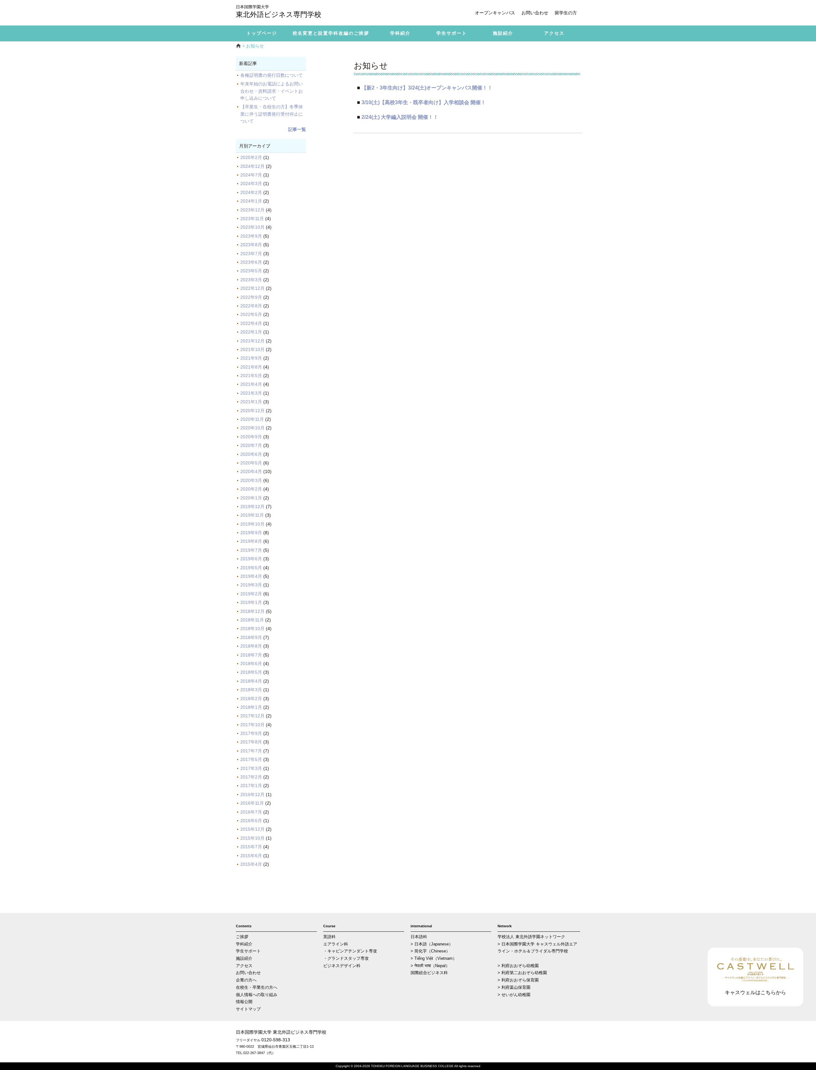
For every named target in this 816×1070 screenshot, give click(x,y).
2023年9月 (251, 236)
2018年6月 (251, 663)
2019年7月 (251, 550)
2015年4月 (251, 864)
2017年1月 (251, 785)
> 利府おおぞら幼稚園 (518, 966)
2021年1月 (251, 401)
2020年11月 (252, 419)
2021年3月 (251, 393)
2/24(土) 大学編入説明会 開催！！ (399, 117)
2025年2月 (251, 157)
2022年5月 (251, 314)
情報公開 (244, 1002)
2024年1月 (251, 201)
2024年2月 (251, 192)
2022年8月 (251, 305)
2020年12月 (252, 410)
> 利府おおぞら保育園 (518, 980)
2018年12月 (252, 611)
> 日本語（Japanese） (432, 944)
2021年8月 (251, 367)
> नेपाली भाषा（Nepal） (430, 966)
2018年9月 (251, 637)
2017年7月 (251, 750)
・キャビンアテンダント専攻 (350, 951)
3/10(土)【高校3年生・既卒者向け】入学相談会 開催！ (423, 102)
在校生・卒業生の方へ (256, 987)
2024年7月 (251, 174)
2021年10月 (252, 349)
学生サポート (248, 951)
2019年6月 (251, 558)
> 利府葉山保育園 (514, 987)
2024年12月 (252, 166)
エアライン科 (335, 944)
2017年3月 (251, 768)
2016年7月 (251, 812)
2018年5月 (251, 672)
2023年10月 (252, 227)
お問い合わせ (534, 12)
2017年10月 (252, 724)
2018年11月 (252, 619)
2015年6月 (251, 855)
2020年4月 (251, 471)
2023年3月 (251, 279)
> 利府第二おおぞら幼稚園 (522, 973)
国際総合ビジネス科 (429, 973)
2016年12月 (252, 794)
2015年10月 (252, 838)
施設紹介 (244, 958)
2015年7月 (251, 846)
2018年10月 (252, 628)
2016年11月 (252, 803)
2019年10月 (252, 524)
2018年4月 (251, 681)
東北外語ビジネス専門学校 (278, 12)
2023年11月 (252, 218)
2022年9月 (251, 297)
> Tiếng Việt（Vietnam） (434, 958)
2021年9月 (251, 358)
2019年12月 (252, 506)
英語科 (329, 937)
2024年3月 (251, 183)
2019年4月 (251, 576)
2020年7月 (251, 445)
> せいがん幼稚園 (514, 995)
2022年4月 (251, 323)
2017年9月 (251, 733)
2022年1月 (251, 331)
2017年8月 (251, 741)
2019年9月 (251, 532)
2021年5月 (251, 375)
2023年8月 (251, 244)
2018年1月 (251, 707)
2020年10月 (252, 427)
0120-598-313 (275, 1039)
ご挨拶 (242, 937)
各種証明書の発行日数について (271, 75)
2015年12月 (252, 829)
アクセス (244, 966)
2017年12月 (252, 715)
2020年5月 (251, 462)
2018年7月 (251, 654)
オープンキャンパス (495, 12)
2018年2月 (251, 698)
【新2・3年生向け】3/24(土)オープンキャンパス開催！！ (426, 87)
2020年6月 (251, 454)
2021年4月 (251, 384)
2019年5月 (251, 567)
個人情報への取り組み (256, 995)
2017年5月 (251, 759)
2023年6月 (251, 262)
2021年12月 (252, 340)
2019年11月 (252, 515)
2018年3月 (251, 689)
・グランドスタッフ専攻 (346, 958)
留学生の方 (566, 12)
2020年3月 (251, 480)
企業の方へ (246, 980)
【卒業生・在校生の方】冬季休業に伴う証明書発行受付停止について (271, 114)
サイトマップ (248, 1009)
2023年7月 (251, 253)
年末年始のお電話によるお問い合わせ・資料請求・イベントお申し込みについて (271, 91)
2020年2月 (251, 489)
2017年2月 (251, 776)
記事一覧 (297, 129)
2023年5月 (251, 270)
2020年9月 (251, 436)
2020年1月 (251, 497)
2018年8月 (251, 646)
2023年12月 (252, 209)
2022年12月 (252, 288)
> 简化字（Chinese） (430, 951)
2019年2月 (251, 593)
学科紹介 (244, 944)
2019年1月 (251, 602)
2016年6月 (251, 820)
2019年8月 (251, 541)
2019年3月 (251, 584)
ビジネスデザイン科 (342, 966)
